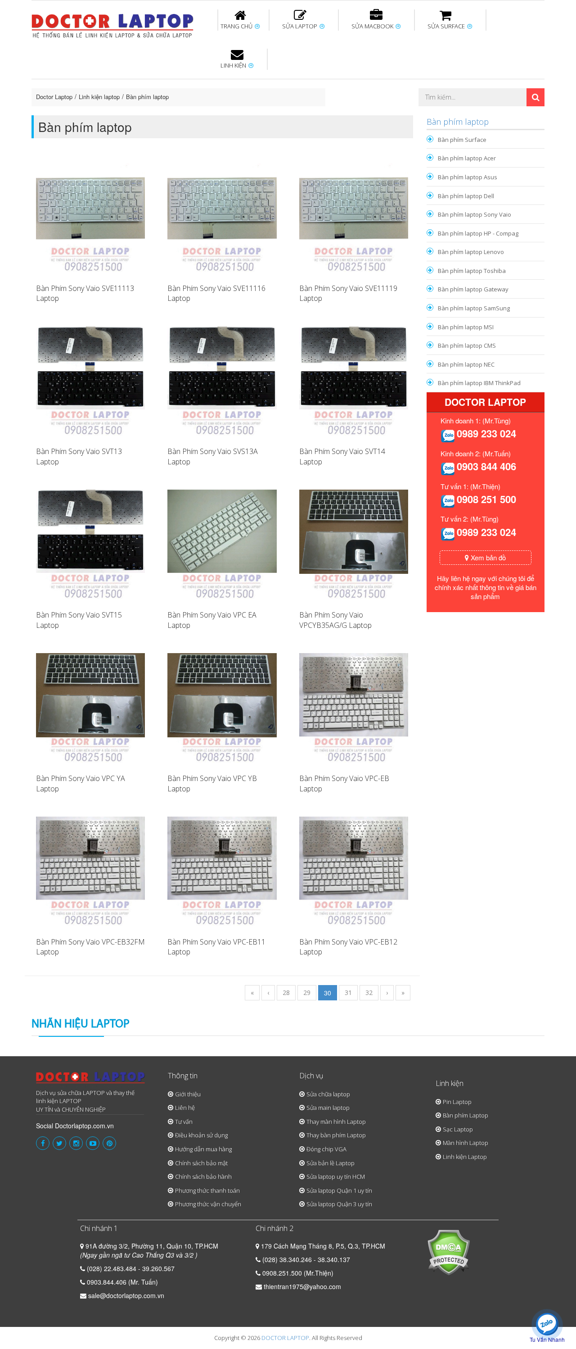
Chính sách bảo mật (201, 1163)
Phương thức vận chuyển (208, 1204)
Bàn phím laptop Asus (467, 177)
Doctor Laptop (54, 96)
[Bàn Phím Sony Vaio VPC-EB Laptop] (353, 706)
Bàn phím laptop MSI (466, 327)
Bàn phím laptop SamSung (474, 308)
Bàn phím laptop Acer (467, 158)
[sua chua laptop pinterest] (109, 1143)
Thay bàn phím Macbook (448, 85)
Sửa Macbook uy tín (185, 81)
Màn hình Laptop (465, 1143)
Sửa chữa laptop (328, 1094)
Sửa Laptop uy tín (106, 81)
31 (348, 992)
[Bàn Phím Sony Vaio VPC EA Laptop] (221, 543)
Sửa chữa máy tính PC (283, 114)
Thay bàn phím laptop (191, 85)
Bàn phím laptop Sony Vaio (474, 214)
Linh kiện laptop (99, 96)
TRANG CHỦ (237, 26)
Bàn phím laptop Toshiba (472, 271)
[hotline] (448, 434)
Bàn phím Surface (462, 140)
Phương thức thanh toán (207, 1190)
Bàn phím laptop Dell (466, 196)
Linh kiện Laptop (465, 1157)
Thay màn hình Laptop (281, 85)
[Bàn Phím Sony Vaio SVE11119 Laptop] (353, 216)
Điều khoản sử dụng (201, 1135)
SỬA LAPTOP (300, 26)
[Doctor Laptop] (90, 1080)
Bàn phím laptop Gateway (473, 289)
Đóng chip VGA (326, 1149)
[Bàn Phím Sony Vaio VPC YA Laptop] (90, 706)
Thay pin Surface (251, 81)
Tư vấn (184, 1121)
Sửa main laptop (328, 1108)
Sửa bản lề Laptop (330, 1163)
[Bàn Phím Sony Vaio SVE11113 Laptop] (90, 216)
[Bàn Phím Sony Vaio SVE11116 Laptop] (221, 216)
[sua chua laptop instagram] (76, 1143)
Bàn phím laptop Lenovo (471, 252)
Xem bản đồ (487, 557)
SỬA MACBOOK (373, 26)
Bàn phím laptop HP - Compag (478, 233)
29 (306, 992)
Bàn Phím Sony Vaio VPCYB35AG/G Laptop (335, 620)
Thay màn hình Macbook (357, 85)
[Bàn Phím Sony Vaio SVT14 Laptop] (353, 380)
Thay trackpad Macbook (453, 114)
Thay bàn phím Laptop (336, 1135)
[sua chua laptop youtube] (92, 1143)
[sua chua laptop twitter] (59, 1143)
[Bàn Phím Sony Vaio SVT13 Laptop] (90, 380)
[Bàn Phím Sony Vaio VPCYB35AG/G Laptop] (353, 543)
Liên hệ (185, 1108)
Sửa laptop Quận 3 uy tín (339, 1204)
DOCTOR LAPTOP (285, 1338)
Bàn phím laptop (147, 96)
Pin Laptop (234, 108)
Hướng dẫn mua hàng (203, 1149)
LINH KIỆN (234, 65)
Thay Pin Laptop (374, 81)
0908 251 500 (486, 499)
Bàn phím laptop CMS (467, 345)
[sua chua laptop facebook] (43, 1143)
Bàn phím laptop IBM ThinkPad (479, 383)
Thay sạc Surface (433, 81)
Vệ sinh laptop (183, 114)
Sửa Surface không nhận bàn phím (346, 85)
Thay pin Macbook (273, 81)
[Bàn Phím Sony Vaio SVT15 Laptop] (90, 543)
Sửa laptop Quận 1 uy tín (339, 1190)
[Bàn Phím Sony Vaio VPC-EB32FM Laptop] (90, 870)
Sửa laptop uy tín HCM (335, 1176)
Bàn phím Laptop (465, 1115)
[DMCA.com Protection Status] (448, 1251)
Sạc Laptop (458, 1129)
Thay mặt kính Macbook (362, 114)
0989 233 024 (486, 433)
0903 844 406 (486, 466)
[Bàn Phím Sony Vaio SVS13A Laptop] (221, 380)
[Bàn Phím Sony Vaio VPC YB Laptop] (221, 706)
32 (369, 992)
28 (286, 992)
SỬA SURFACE (447, 26)
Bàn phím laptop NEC (466, 364)
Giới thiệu (188, 1094)
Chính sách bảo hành (203, 1176)
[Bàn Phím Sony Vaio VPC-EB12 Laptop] (353, 870)
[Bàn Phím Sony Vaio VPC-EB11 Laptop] (221, 870)
